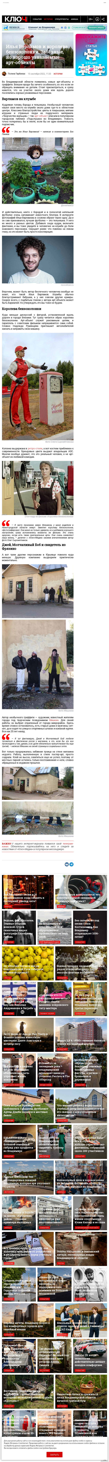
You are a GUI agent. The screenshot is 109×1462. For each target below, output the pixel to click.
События (37, 19)
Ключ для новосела (14, 1085)
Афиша (74, 19)
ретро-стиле (35, 448)
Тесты (8, 978)
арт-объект (41, 116)
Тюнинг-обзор (47, 1014)
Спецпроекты (62, 19)
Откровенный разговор (87, 1228)
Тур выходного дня (49, 942)
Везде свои (45, 1085)
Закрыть (54, 1454)
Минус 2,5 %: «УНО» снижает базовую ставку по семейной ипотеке (81, 1035)
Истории (48, 19)
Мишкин (53, 720)
